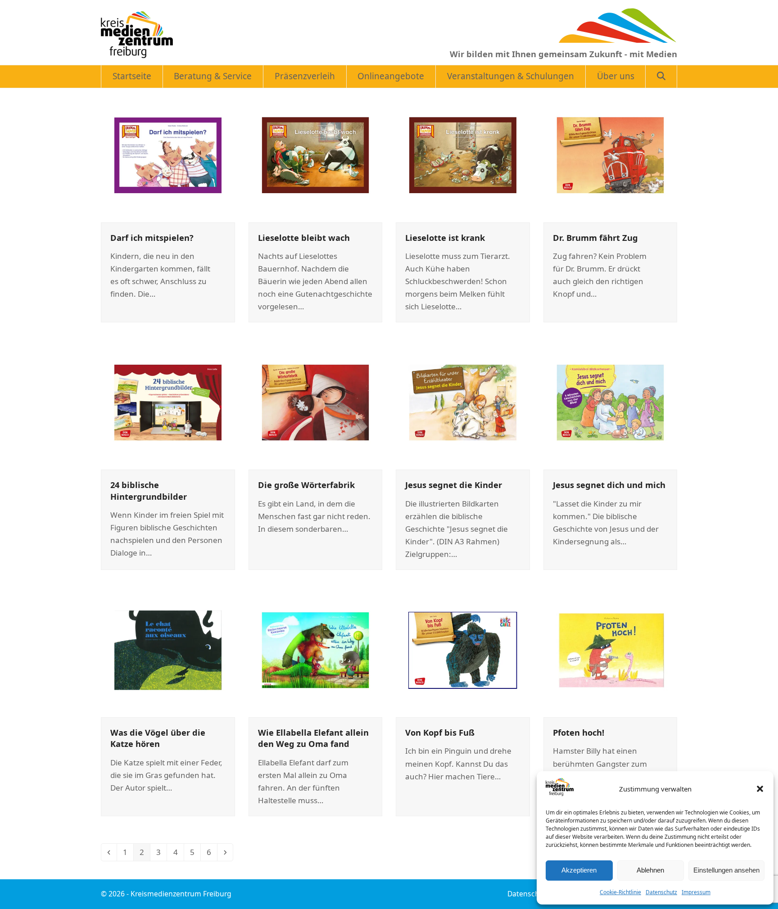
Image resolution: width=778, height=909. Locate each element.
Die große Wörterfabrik (306, 484)
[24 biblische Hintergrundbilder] (168, 402)
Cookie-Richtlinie (620, 892)
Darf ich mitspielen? (152, 237)
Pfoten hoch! (578, 732)
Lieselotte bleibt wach (304, 237)
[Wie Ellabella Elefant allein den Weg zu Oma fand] (316, 649)
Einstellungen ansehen (726, 870)
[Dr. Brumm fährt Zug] (610, 154)
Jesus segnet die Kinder (453, 484)
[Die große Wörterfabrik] (316, 402)
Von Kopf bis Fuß (440, 732)
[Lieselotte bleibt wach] (316, 154)
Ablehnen (650, 870)
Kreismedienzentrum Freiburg (181, 894)
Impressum (696, 892)
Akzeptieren (579, 870)
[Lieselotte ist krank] (463, 154)
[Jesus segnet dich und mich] (610, 402)
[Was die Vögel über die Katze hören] (168, 649)
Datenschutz (661, 892)
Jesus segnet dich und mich (609, 484)
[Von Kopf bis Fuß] (463, 649)
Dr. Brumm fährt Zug (595, 237)
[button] (759, 788)
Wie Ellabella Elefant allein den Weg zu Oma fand (313, 738)
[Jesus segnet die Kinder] (463, 402)
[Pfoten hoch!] (610, 649)
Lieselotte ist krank (445, 237)
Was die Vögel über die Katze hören (157, 738)
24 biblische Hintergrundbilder (148, 490)
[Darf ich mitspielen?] (168, 154)
